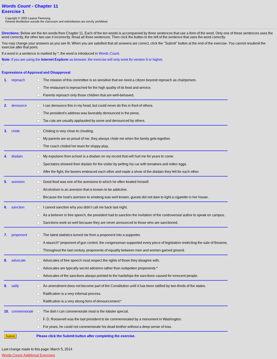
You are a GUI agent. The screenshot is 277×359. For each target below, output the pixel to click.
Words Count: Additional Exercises (28, 355)
